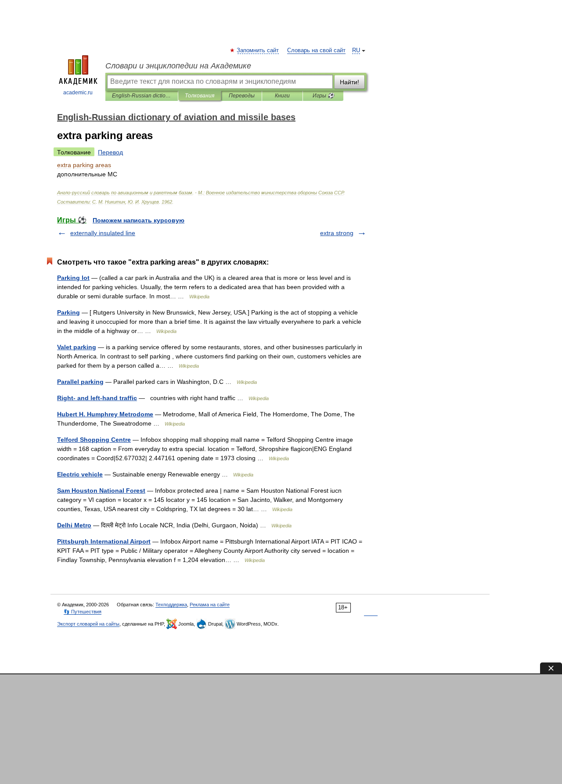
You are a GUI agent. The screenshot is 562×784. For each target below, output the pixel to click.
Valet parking (76, 347)
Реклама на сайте (210, 604)
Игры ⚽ (323, 96)
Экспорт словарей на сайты (88, 623)
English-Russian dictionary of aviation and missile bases (141, 96)
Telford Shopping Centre (94, 439)
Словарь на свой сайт (316, 50)
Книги (282, 96)
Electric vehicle (80, 474)
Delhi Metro (74, 525)
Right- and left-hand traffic (97, 397)
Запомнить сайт (258, 50)
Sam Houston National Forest (101, 490)
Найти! (349, 82)
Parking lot (73, 277)
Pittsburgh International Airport (104, 541)
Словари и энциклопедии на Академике (178, 65)
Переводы (242, 96)
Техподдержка (171, 604)
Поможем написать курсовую (138, 220)
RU (356, 50)
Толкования (199, 96)
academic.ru (78, 92)
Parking (68, 312)
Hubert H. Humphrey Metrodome (105, 414)
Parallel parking (80, 381)
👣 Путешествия (82, 611)
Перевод (110, 152)
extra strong (336, 232)
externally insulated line (102, 232)
